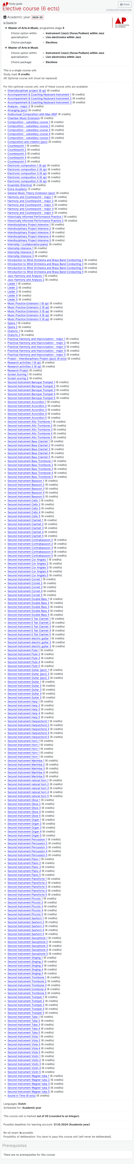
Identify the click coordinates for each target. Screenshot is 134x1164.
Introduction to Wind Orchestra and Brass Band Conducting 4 (46, 267)
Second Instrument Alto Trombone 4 (30, 433)
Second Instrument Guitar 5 (25, 697)
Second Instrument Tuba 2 (24, 1020)
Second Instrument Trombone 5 (27, 993)
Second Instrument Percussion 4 (27, 851)
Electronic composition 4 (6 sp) (27, 177)
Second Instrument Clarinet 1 (25, 520)
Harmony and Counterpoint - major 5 (31, 212)
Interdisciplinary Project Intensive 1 (29, 224)
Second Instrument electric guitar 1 (29, 638)
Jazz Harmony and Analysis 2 (26, 279)
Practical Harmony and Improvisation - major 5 (37, 354)
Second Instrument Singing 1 (25, 957)
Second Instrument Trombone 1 (27, 977)
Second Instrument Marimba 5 (26, 776)
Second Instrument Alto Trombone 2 (30, 425)
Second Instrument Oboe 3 (24, 807)
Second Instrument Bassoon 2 (26, 484)
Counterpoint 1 (17, 145)
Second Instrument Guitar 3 (25, 689)
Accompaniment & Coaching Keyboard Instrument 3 (40, 102)
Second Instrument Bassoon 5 (26, 496)
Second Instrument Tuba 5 (24, 1032)
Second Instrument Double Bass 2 (28, 602)
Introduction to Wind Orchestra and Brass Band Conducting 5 (46, 271)
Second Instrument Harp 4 (24, 713)
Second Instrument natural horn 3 (28, 788)
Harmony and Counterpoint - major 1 (30, 197)
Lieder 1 (12, 283)
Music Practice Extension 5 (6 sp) (28, 319)
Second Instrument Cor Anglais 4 (28, 571)
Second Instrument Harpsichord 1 (28, 721)
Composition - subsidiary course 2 (29, 126)
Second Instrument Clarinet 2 (26, 524)
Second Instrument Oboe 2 (24, 804)
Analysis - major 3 (19, 106)
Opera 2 (12, 327)
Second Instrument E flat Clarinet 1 (29, 618)
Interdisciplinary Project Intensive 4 (29, 236)
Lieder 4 (13, 295)
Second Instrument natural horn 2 (28, 784)
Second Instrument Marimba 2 (26, 764)
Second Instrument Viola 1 (24, 1036)
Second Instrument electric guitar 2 (29, 642)
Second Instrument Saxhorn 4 (26, 930)
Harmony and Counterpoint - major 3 (31, 204)
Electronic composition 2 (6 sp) (27, 169)
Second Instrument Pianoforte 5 (27, 894)
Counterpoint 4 (17, 157)
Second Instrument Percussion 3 (27, 847)
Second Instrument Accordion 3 (27, 409)
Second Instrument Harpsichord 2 (28, 725)
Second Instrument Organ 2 (25, 823)
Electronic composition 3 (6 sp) (27, 173)
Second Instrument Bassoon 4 (26, 492)
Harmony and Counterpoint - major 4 (31, 208)
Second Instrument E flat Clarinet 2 (29, 622)
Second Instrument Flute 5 (24, 666)
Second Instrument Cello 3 (24, 508)
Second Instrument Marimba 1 (26, 760)
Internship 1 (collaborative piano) (28, 244)
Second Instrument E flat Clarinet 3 (29, 626)
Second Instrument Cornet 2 (25, 583)
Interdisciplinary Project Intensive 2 (29, 228)
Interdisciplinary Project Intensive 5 (29, 240)
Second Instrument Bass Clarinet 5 (29, 457)
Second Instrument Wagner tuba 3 (29, 1083)
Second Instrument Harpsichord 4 (28, 733)
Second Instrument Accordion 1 (27, 401)
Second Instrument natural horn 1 (28, 780)
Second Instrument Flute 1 (24, 650)
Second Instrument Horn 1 (24, 740)
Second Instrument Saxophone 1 (27, 938)
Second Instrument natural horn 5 (28, 796)
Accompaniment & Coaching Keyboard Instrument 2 (40, 98)
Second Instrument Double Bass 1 (28, 599)
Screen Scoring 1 (18, 374)
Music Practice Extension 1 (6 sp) (28, 303)
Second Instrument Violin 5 (24, 1072)
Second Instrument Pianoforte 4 (27, 890)
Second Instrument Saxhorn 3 (26, 926)
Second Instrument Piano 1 (24, 859)
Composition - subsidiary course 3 (29, 130)
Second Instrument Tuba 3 (24, 1024)
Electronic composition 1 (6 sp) (27, 165)
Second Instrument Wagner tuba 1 (28, 1075)
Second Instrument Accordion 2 (27, 405)
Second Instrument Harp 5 (24, 717)
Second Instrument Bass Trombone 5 (30, 476)
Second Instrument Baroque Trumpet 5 (31, 398)
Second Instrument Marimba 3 (26, 768)
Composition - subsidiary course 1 (29, 122)
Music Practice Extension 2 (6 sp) (28, 307)
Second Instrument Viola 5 (24, 1052)
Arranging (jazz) (17, 110)
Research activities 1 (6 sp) (24, 362)
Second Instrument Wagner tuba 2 (29, 1079)
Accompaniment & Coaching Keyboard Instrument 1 (39, 94)
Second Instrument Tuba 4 (24, 1028)
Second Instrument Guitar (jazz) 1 (28, 670)
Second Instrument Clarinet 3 (26, 528)
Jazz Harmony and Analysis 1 (26, 275)
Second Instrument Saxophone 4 (28, 949)
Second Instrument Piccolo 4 (25, 910)
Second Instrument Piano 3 (24, 867)
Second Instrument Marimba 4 (26, 772)
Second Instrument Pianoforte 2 (27, 882)
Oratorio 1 (14, 331)
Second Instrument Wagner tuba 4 (29, 1087)
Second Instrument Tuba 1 (24, 1016)
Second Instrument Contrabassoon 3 (30, 547)
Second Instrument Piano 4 (24, 871)
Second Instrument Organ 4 (25, 831)
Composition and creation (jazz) (28, 141)
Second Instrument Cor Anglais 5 (28, 575)
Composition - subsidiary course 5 (29, 137)
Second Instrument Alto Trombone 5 (30, 437)
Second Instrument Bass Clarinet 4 (29, 453)
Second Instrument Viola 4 (24, 1048)
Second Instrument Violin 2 (24, 1060)
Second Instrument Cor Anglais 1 (28, 559)
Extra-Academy (17, 189)
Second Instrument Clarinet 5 (26, 535)
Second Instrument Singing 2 (25, 961)
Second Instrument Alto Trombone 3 (30, 429)
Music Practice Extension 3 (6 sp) (28, 311)
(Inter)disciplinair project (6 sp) (27, 90)
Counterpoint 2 (17, 149)
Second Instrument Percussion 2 (27, 843)
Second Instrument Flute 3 (24, 658)
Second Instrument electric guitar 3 (29, 646)
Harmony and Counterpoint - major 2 (31, 200)
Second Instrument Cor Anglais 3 (28, 567)
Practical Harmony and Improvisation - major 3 (37, 346)
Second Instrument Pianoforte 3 (27, 886)
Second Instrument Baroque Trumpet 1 (31, 382)
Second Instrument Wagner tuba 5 (29, 1091)
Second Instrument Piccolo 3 (25, 906)
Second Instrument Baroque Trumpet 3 (31, 390)
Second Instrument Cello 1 (24, 500)
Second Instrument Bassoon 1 (26, 480)
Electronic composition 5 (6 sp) (27, 181)
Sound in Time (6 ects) (22, 1095)
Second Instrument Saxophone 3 (28, 945)
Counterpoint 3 (17, 153)
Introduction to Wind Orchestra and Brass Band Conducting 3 (46, 264)
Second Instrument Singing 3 (25, 965)
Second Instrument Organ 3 (25, 827)
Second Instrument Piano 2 (24, 863)
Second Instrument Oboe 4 (24, 811)
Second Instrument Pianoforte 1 (27, 878)
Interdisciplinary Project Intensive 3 (29, 232)
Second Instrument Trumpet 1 (26, 997)
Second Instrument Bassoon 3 (26, 488)
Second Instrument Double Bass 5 (28, 614)
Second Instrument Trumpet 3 (26, 1005)
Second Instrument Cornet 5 (25, 595)
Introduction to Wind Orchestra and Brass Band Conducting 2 (46, 260)
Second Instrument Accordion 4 (27, 413)
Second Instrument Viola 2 (24, 1040)
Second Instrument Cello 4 (24, 512)
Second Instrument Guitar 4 (25, 693)
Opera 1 (12, 323)
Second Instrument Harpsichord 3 (28, 729)
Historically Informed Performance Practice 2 (36, 220)
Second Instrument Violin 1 (24, 1056)
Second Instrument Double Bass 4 (28, 610)
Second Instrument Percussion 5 (27, 855)
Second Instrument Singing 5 (25, 973)
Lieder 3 (13, 291)
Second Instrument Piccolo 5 (25, 914)
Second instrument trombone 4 (27, 989)
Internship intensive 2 (21, 252)
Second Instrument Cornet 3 (25, 587)
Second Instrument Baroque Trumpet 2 (31, 386)
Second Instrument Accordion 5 (27, 417)
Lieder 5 (13, 299)
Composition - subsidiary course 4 (29, 133)
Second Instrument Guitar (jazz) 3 (28, 677)
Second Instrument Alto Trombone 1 (30, 421)
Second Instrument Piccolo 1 (25, 898)
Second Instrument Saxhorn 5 (26, 934)
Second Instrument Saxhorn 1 (26, 918)
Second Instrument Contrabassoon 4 (30, 551)
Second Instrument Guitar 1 (24, 681)
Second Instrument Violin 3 (24, 1064)
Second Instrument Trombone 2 (27, 981)
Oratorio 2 (14, 334)
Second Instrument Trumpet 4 (26, 1008)
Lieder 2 (13, 287)
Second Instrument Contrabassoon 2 (30, 539)
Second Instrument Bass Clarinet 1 (29, 441)
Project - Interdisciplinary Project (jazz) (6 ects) (37, 358)
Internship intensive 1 (20, 248)
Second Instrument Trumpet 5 (26, 1012)
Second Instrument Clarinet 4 (26, 532)
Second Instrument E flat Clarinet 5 (29, 634)
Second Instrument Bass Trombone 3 (30, 468)
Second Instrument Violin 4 (24, 1068)
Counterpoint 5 (17, 161)
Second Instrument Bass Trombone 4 (30, 472)
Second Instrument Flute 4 (24, 662)
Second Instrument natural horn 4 (28, 792)
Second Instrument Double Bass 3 (28, 606)
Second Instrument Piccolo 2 (25, 902)
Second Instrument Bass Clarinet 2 (29, 445)
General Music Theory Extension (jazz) (31, 193)
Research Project (18, 370)
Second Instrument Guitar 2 (25, 685)
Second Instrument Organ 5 (25, 835)
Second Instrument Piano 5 (24, 874)
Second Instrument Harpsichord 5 (28, 737)
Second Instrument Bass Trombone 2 (30, 465)
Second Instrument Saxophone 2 (28, 941)
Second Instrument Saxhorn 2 (26, 922)
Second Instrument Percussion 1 (27, 839)
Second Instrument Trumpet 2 (26, 1001)
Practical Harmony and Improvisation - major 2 (37, 342)
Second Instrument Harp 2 (24, 705)
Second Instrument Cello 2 (24, 504)
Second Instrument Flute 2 (24, 654)
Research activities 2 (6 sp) (24, 366)
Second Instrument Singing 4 (25, 969)
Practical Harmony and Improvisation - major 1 (36, 338)
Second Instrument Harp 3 (24, 709)
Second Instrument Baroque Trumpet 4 (31, 394)
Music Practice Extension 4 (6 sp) (28, 315)
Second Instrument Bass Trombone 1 (30, 461)
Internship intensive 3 (21, 256)
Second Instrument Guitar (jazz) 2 (28, 673)
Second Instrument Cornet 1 (25, 579)
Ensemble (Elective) (20, 185)
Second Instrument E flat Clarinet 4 (29, 630)
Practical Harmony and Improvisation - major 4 (37, 350)
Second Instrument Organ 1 (24, 819)
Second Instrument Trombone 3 (27, 985)
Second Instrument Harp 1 (24, 701)
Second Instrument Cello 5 (24, 516)
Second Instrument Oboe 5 (24, 815)
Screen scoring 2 (18, 378)
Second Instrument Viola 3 (24, 1044)
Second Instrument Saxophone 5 (28, 953)
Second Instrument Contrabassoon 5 (30, 555)
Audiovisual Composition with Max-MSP (32, 114)
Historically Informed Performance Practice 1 (35, 216)
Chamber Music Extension (24, 118)
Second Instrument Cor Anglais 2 (28, 563)
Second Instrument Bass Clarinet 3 (29, 449)
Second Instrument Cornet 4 (25, 591)
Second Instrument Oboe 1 (24, 800)
